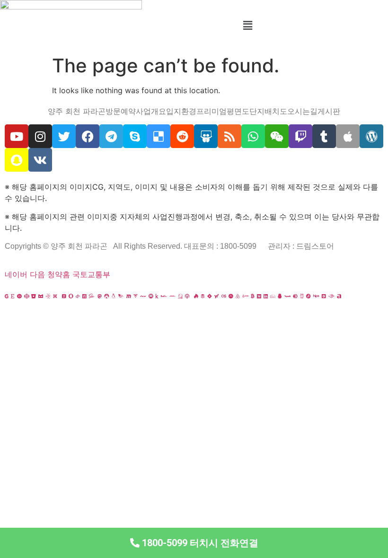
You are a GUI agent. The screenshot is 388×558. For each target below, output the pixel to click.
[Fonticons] (84, 296)
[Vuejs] (135, 296)
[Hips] (316, 296)
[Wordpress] (371, 136)
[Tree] (360, 296)
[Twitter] (64, 136)
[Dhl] (172, 296)
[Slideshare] (206, 136)
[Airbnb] (238, 296)
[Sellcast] (64, 296)
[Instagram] (40, 136)
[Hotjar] (196, 296)
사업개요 (151, 111)
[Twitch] (300, 136)
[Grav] (308, 296)
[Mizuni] (151, 296)
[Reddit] (182, 136)
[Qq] (280, 296)
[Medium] (259, 296)
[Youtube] (16, 136)
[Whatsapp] (253, 136)
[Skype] (135, 136)
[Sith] (55, 296)
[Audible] (331, 296)
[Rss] (229, 136)
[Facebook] (87, 136)
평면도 (238, 111)
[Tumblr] (324, 136)
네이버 (16, 274)
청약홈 (58, 274)
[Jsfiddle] (272, 296)
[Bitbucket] (33, 296)
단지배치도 (268, 111)
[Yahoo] (216, 296)
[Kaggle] (157, 296)
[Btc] (253, 296)
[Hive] (295, 296)
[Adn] (231, 296)
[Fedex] (164, 296)
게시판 (328, 111)
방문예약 (121, 111)
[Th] (367, 296)
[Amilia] (339, 296)
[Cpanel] (143, 296)
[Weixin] (277, 136)
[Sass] (92, 296)
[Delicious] (158, 136)
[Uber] (324, 296)
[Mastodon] (99, 296)
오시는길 (302, 111)
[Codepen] (26, 296)
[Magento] (187, 296)
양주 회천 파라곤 (77, 111)
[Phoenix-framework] (121, 296)
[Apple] (348, 136)
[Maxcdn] (128, 296)
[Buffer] (203, 296)
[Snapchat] (16, 160)
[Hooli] (287, 296)
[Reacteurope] (48, 296)
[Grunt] (302, 296)
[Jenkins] (180, 296)
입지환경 (181, 111)
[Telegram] (111, 136)
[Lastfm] (223, 296)
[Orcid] (19, 296)
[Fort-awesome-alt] (106, 296)
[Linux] (113, 296)
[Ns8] (245, 296)
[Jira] (209, 296)
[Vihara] (353, 296)
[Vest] (346, 296)
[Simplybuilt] (40, 296)
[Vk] (40, 160)
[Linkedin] (266, 296)
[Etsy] (13, 296)
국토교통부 (91, 274)
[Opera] (71, 296)
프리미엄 (211, 111)
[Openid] (78, 296)
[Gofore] (7, 296)
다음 (37, 274)
